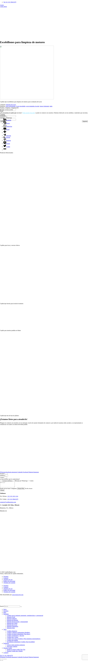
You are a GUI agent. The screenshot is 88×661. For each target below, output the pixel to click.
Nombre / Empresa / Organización (9, 108)
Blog (4, 612)
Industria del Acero (12, 625)
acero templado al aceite (32, 106)
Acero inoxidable (20, 106)
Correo (2, 477)
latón (51, 106)
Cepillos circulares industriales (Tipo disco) (18, 634)
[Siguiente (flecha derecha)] (2, 660)
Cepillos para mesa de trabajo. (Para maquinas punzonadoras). (23, 638)
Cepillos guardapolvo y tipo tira (15, 635)
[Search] (21, 606)
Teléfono (2, 475)
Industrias (6, 614)
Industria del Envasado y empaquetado (17, 621)
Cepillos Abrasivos (12, 631)
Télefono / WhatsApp (6, 118)
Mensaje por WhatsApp (21, 481)
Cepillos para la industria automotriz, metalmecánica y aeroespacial (25, 615)
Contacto (5, 578)
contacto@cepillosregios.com (8, 502)
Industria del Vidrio (12, 623)
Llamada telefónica (7, 481)
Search (2, 606)
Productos (6, 643)
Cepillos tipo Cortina (12, 637)
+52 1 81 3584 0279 (12, 499)
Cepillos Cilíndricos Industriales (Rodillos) (18, 632)
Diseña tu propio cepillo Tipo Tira (16, 649)
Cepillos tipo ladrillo (12, 640)
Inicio (5, 609)
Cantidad (2, 114)
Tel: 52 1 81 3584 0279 (6, 655)
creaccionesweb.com (17, 594)
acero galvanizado (10, 106)
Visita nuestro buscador (28, 113)
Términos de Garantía (9, 582)
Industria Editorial (12, 618)
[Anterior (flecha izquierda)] (0, 660)
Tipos (4, 629)
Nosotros (5, 576)
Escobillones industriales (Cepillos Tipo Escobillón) (21, 642)
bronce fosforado (44, 106)
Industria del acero (11, 104)
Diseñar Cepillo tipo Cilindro (15, 651)
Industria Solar (11, 628)
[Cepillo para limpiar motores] (27, 99)
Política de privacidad (9, 581)
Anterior (3, 121)
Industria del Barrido (12, 620)
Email (1, 111)
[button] (44, 110)
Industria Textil (11, 617)
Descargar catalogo (12, 646)
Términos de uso (7, 579)
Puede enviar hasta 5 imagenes (8, 488)
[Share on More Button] (4, 132)
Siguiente (85, 121)
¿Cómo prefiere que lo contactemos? (10, 479)
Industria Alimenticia (12, 626)
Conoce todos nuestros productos (16, 645)
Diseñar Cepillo (7, 648)
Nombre (2, 473)
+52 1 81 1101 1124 (12, 496)
